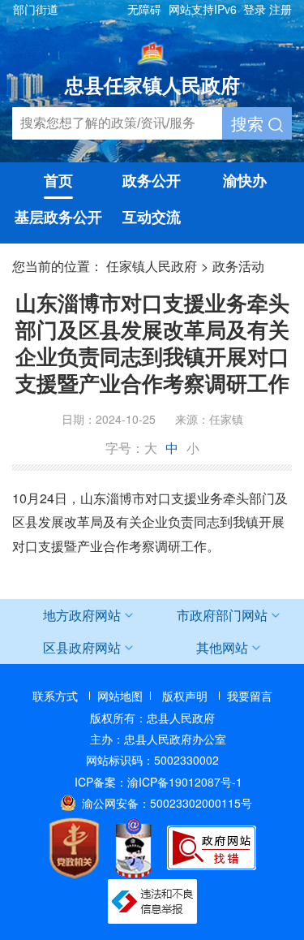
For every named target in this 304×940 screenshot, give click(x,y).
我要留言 (249, 696)
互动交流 (151, 216)
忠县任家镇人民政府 (152, 84)
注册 (280, 9)
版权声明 (185, 696)
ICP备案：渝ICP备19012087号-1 (158, 782)
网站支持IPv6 (203, 9)
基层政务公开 (58, 216)
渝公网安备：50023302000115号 (167, 803)
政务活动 (238, 266)
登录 (254, 9)
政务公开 (151, 180)
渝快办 (245, 180)
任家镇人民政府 (151, 266)
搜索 (249, 123)
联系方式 (55, 696)
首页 (58, 180)
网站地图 (120, 696)
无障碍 (144, 8)
